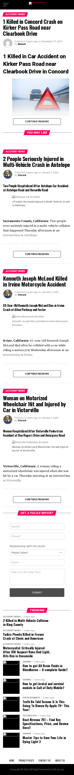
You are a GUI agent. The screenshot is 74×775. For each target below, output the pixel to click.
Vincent (22, 175)
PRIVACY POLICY (26, 760)
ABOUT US (60, 760)
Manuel (22, 44)
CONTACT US (45, 760)
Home (11, 760)
